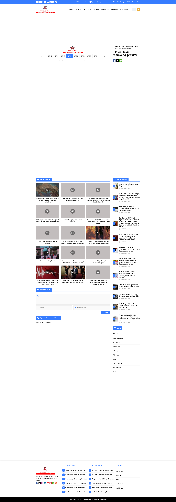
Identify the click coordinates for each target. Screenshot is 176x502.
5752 (83, 56)
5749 (63, 56)
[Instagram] (42, 2)
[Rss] (56, 2)
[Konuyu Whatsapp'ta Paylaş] (120, 60)
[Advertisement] (88, 32)
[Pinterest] (51, 2)
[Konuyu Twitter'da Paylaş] (117, 60)
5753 (89, 56)
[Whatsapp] (53, 2)
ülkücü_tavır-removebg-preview (130, 46)
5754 (96, 56)
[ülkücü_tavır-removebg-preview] (73, 52)
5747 (50, 56)
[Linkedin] (45, 2)
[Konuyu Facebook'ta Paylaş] (114, 60)
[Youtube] (48, 2)
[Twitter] (39, 2)
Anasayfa (117, 46)
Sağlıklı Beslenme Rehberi (99, 499)
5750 (70, 56)
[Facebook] (37, 2)
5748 (56, 56)
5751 (76, 56)
